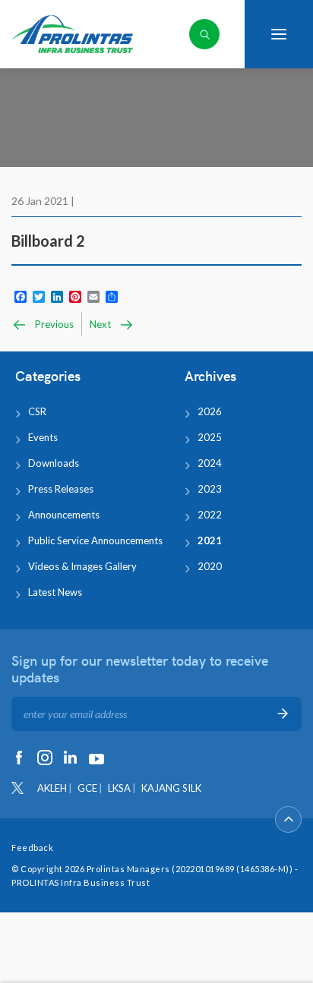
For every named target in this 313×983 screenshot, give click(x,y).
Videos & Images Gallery (82, 566)
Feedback (32, 847)
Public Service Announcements (95, 540)
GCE (87, 788)
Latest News (55, 592)
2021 (210, 540)
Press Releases (60, 489)
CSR (37, 411)
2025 (210, 437)
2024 (210, 463)
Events (43, 437)
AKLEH (52, 788)
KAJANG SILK (171, 788)
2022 (210, 515)
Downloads (53, 463)
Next (101, 324)
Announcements (64, 515)
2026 (210, 411)
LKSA (119, 788)
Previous (53, 324)
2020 (210, 566)
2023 (210, 489)
